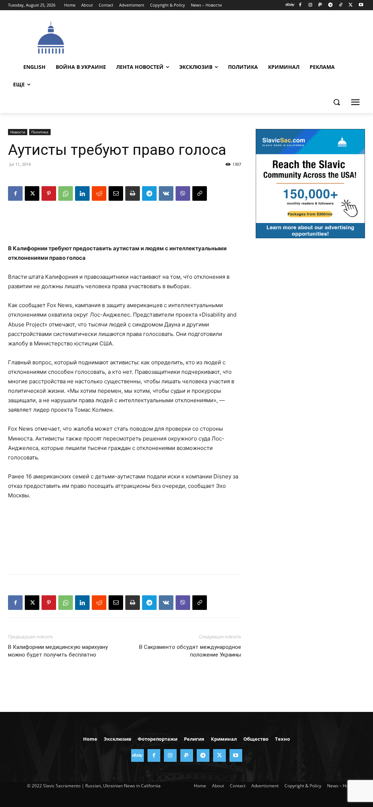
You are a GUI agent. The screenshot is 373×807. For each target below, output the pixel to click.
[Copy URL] (199, 193)
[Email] (116, 193)
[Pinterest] (49, 193)
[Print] (132, 193)
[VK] (166, 193)
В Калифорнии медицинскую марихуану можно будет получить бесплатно (58, 651)
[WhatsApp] (65, 193)
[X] (350, 5)
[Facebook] (300, 5)
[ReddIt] (99, 193)
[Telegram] (330, 5)
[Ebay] (290, 5)
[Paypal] (320, 5)
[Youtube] (361, 5)
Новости (17, 131)
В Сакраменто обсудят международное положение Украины (190, 651)
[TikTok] (341, 5)
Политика (39, 131)
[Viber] (183, 193)
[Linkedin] (82, 193)
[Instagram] (310, 5)
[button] (336, 102)
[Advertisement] (226, 36)
